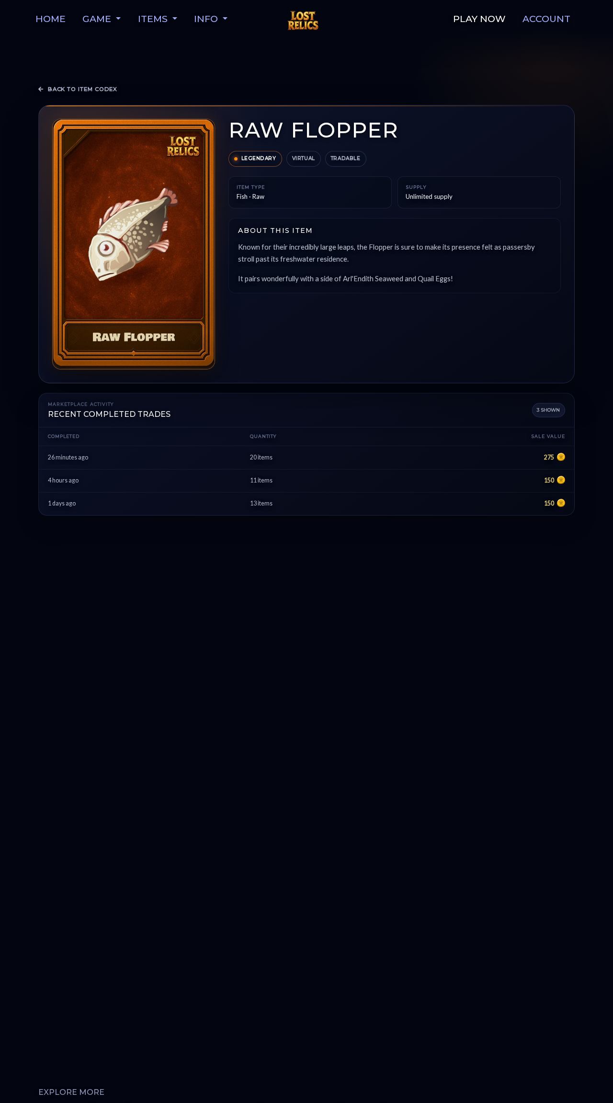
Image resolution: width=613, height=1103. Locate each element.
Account (546, 18)
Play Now (479, 18)
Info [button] (207, 18)
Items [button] (154, 18)
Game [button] (98, 18)
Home (50, 18)
